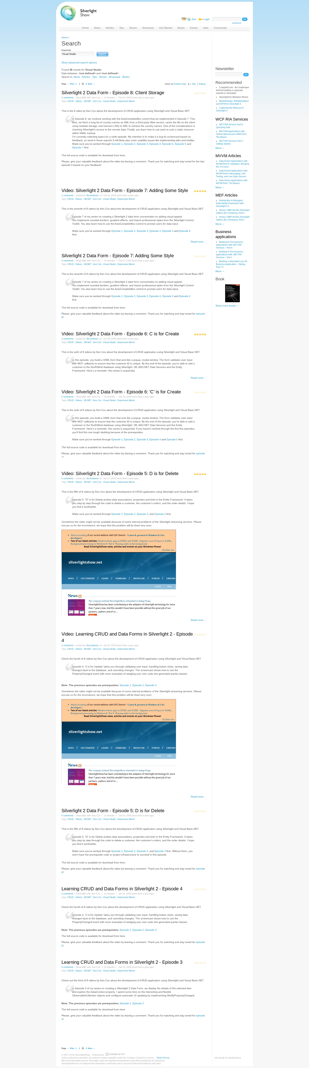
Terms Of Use (163, 1058)
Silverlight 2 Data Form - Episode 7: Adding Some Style (118, 255)
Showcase (114, 76)
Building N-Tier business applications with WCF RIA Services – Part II (229, 245)
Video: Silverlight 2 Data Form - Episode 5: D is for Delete (120, 473)
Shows (103, 76)
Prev (72, 84)
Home (65, 37)
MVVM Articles (228, 156)
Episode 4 (155, 143)
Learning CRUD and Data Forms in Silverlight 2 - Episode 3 (122, 962)
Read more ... (198, 241)
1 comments (67, 97)
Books (125, 76)
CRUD (70, 101)
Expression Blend (126, 101)
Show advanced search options (79, 62)
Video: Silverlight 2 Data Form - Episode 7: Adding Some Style (125, 190)
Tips (94, 76)
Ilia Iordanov (93, 195)
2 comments (67, 338)
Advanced (236, 23)
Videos (78, 101)
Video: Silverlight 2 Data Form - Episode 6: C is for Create (120, 333)
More (218, 148)
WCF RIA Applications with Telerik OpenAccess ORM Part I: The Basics (231, 134)
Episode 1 (117, 143)
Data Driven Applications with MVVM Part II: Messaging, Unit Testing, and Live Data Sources (231, 173)
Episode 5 (167, 143)
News (77, 76)
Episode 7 (78, 147)
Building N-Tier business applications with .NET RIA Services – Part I (229, 254)
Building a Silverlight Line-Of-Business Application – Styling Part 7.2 (231, 264)
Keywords (66, 50)
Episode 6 (180, 143)
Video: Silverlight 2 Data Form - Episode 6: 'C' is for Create (121, 391)
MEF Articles (226, 195)
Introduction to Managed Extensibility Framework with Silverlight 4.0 (230, 203)
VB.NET (87, 101)
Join (194, 19)
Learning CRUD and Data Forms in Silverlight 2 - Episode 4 (122, 888)
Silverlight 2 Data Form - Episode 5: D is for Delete (113, 810)
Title (194, 84)
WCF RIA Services (231, 119)
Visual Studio (109, 101)
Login (206, 19)
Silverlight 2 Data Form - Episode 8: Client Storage (113, 92)
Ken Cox (97, 101)
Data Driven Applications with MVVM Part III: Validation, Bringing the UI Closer (232, 164)
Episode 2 (129, 143)
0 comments (67, 260)
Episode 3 (142, 143)
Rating (202, 84)
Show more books (225, 305)
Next (90, 84)
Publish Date (180, 84)
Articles (86, 76)
